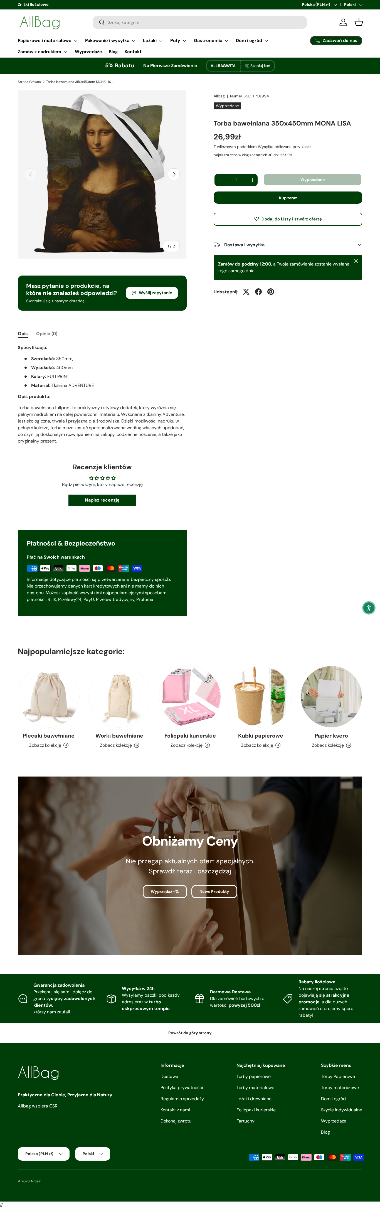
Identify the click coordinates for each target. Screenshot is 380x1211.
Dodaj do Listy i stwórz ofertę (291, 219)
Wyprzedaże (88, 52)
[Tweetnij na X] (246, 292)
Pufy (175, 40)
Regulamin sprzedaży (182, 1099)
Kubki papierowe (260, 735)
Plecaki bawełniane (49, 735)
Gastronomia (208, 40)
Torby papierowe (253, 1076)
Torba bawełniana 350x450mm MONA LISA (79, 81)
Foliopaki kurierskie (190, 735)
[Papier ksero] (331, 696)
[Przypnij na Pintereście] (271, 292)
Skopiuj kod (260, 65)
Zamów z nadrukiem (39, 52)
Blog (113, 52)
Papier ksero (331, 735)
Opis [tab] (23, 333)
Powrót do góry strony (190, 1032)
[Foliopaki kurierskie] (190, 696)
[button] (369, 608)
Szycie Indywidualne (341, 1110)
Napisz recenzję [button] (102, 500)
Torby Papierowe (338, 1076)
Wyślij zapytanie (155, 293)
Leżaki (150, 40)
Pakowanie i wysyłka (107, 40)
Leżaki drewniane (254, 1099)
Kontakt (133, 52)
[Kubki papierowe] (260, 696)
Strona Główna (29, 81)
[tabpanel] (102, 394)
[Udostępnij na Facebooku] (258, 292)
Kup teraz (288, 197)
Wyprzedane (312, 179)
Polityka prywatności (182, 1087)
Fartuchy (245, 1121)
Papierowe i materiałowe (44, 40)
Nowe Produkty (214, 891)
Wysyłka (265, 146)
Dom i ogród (249, 40)
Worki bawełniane (119, 735)
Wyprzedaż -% (165, 891)
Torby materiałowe (255, 1087)
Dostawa (169, 1076)
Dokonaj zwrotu (176, 1121)
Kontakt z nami (175, 1110)
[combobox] (200, 22)
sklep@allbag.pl (86, 4)
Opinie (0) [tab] (46, 333)
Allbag (219, 96)
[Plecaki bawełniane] (48, 696)
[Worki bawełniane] (119, 696)
